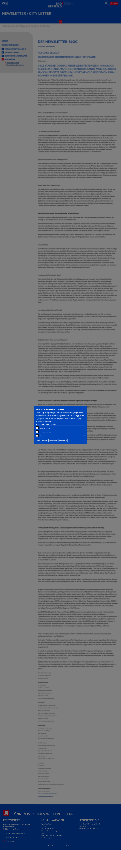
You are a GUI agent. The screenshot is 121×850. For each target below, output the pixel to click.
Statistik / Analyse (45, 428)
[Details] (84, 427)
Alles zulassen (63, 440)
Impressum (48, 421)
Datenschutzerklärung (64, 419)
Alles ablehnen (53, 440)
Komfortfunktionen (45, 432)
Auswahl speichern (42, 440)
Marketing (42, 436)
